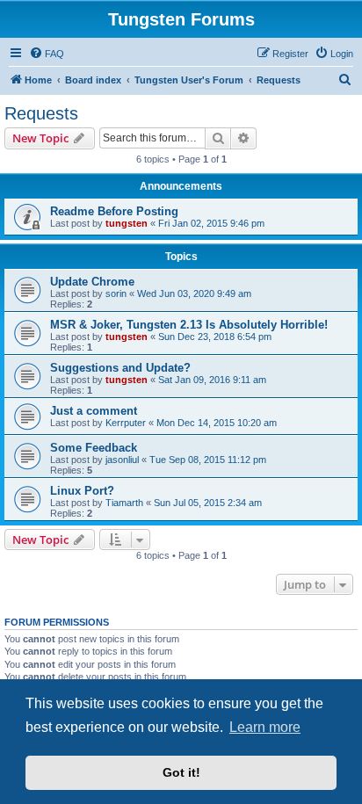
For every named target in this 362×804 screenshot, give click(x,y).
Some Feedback (93, 447)
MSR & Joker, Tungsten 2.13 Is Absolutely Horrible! (189, 324)
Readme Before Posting (114, 211)
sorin (116, 293)
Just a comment (93, 410)
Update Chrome (92, 281)
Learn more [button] (264, 727)
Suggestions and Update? (120, 367)
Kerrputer (125, 422)
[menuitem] (46, 53)
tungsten (126, 223)
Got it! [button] (181, 772)
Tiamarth (124, 502)
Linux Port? (82, 490)
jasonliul (122, 459)
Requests (41, 113)
